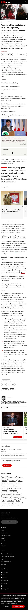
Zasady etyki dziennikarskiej (7, 556)
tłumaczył (3, 278)
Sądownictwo (6, 427)
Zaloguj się (6, 465)
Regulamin (3, 559)
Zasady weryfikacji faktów (7, 554)
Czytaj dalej (17, 437)
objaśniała (17, 251)
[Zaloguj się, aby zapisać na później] (21, 427)
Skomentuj (21, 54)
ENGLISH (3, 546)
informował (10, 161)
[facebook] (5, 384)
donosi (8, 74)
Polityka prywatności (6, 561)
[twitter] (9, 384)
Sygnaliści (3, 543)
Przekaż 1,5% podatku (6, 535)
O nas (2, 530)
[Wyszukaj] (25, 2)
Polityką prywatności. (20, 598)
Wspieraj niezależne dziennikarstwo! (9, 518)
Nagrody (3, 538)
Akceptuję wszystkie (18, 606)
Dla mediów (4, 564)
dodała (23, 273)
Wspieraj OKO (4, 533)
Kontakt (3, 541)
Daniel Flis (9, 398)
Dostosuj (7, 606)
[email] (12, 384)
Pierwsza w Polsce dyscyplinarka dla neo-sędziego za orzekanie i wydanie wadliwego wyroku (11, 431)
